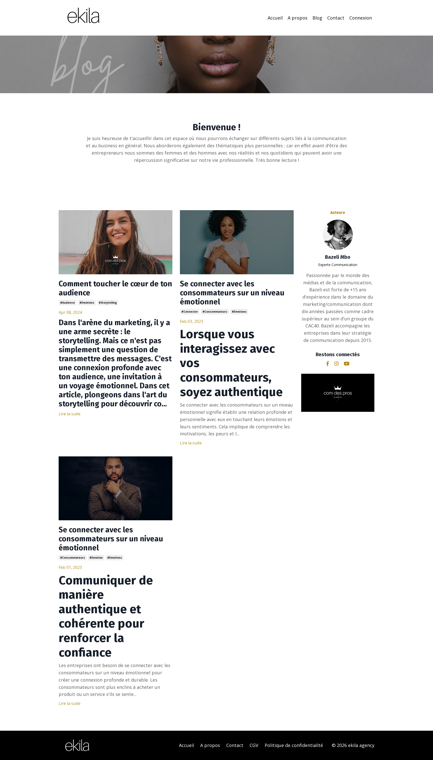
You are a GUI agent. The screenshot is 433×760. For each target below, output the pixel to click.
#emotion (96, 557)
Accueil (275, 18)
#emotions (86, 302)
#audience (67, 302)
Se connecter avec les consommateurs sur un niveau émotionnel (232, 292)
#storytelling (108, 302)
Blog (317, 18)
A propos (297, 18)
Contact (335, 18)
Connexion (360, 18)
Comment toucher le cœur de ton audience (115, 288)
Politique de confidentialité (294, 745)
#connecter (189, 311)
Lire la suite (69, 414)
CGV (254, 745)
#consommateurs (214, 311)
